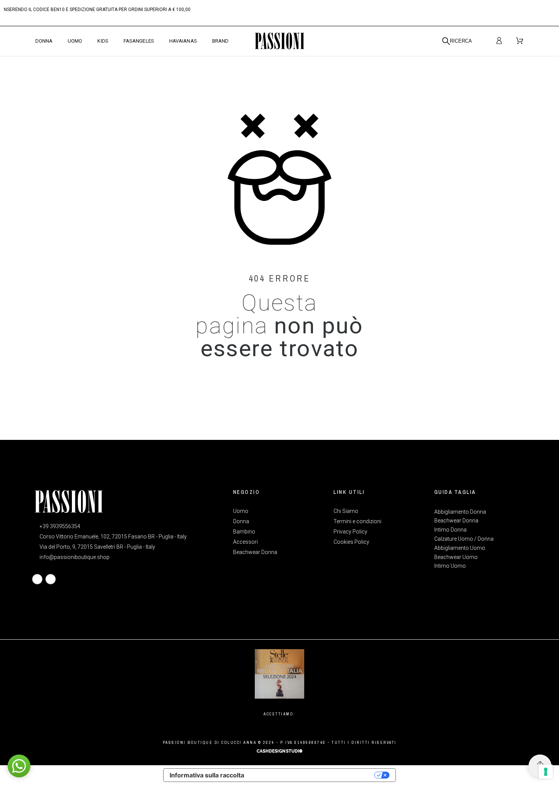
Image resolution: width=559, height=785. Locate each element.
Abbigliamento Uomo (459, 548)
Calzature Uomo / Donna (464, 539)
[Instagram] (50, 579)
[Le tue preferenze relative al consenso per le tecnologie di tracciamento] (545, 771)
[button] (19, 766)
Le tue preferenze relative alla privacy (313, 775)
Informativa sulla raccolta (207, 775)
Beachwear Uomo (456, 557)
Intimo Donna (450, 530)
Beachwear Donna (456, 520)
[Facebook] (37, 579)
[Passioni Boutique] (279, 41)
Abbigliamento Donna (460, 512)
